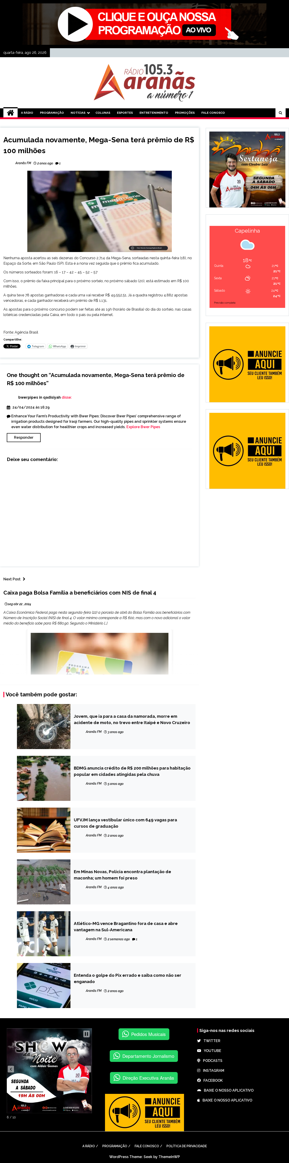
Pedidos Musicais (148, 1034)
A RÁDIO (27, 112)
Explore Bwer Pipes (143, 427)
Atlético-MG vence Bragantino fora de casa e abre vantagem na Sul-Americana (126, 926)
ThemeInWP (169, 1157)
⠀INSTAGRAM (212, 1070)
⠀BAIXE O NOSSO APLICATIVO (227, 1090)
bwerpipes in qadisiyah (39, 397)
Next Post (12, 579)
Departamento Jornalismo (148, 1056)
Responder (23, 437)
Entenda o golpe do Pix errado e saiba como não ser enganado (127, 978)
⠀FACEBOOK (212, 1080)
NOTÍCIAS (78, 112)
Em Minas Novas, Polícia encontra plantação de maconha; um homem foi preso (122, 874)
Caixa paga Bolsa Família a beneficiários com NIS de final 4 (79, 592)
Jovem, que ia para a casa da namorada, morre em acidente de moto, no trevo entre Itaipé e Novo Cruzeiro (132, 719)
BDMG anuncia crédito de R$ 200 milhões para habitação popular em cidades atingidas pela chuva (132, 771)
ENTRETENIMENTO (154, 112)
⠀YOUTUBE (211, 1051)
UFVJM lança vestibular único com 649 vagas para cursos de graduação (125, 823)
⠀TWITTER (210, 1041)
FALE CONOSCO (213, 112)
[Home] (10, 112)
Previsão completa (224, 302)
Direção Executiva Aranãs (148, 1077)
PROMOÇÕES (185, 112)
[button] (11, 1069)
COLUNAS (103, 112)
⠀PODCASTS (211, 1061)
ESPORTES (125, 112)
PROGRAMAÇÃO (52, 112)
